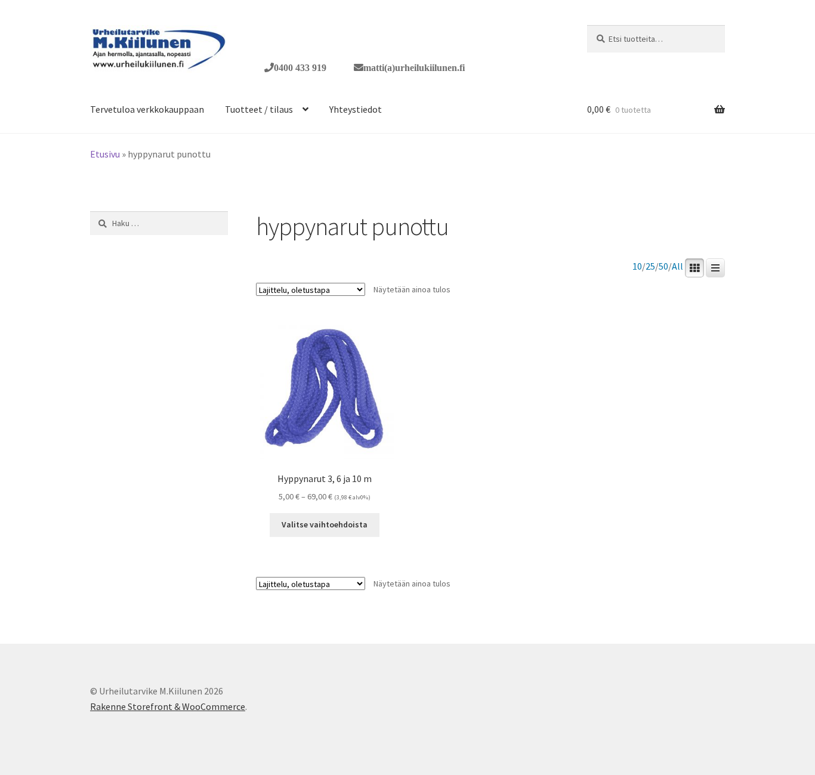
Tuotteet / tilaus (259, 109)
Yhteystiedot (355, 109)
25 (650, 266)
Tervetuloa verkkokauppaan (147, 109)
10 (637, 266)
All (677, 266)
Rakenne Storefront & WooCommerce (167, 706)
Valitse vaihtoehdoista (325, 524)
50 (663, 266)
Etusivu (105, 154)
